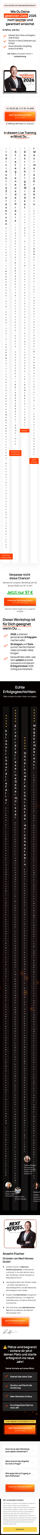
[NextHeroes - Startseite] (10, 1332)
